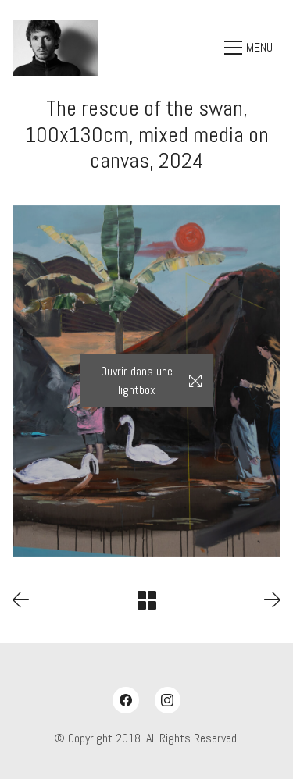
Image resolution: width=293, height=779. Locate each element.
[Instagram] (168, 700)
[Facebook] (126, 700)
